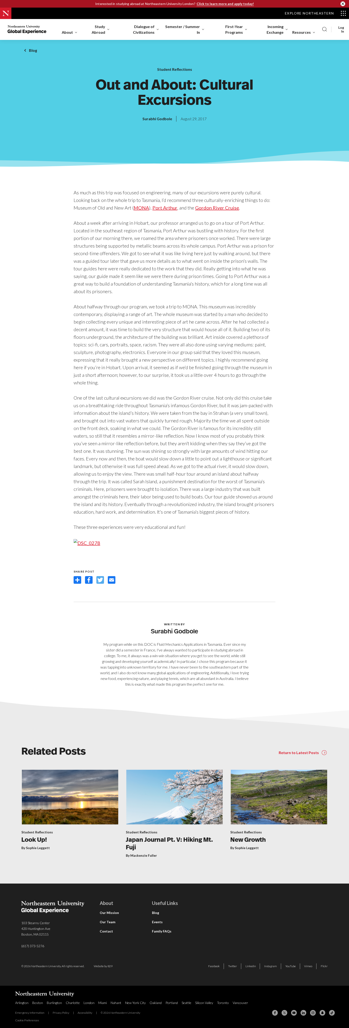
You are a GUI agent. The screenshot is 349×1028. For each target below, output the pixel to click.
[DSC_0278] (87, 542)
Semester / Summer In (182, 29)
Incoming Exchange (275, 29)
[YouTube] (294, 1013)
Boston (37, 1003)
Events (157, 922)
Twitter (232, 966)
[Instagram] (313, 1013)
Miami (102, 1003)
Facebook (214, 966)
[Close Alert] (342, 3)
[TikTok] (332, 1013)
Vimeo (308, 966)
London (89, 1003)
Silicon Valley (204, 1003)
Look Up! (34, 840)
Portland (171, 1003)
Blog (33, 50)
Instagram (270, 966)
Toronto (223, 1003)
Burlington (54, 1003)
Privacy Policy (61, 1012)
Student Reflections (174, 69)
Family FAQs (161, 931)
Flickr (324, 966)
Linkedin (250, 966)
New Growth (248, 840)
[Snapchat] (322, 1013)
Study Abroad (98, 29)
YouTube (290, 966)
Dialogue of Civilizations (144, 29)
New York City (135, 1003)
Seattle (186, 1003)
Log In (341, 29)
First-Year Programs (234, 29)
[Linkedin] (303, 1013)
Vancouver (240, 1003)
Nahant (116, 1003)
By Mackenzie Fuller (141, 855)
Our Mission (109, 913)
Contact (106, 931)
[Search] (324, 29)
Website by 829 (103, 966)
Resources (301, 32)
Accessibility (85, 1012)
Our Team (107, 922)
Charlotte (73, 1003)
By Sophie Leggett (35, 848)
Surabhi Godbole (157, 118)
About (67, 32)
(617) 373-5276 (32, 946)
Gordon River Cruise (217, 207)
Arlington (21, 1003)
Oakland (156, 1003)
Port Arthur (164, 207)
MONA (141, 207)
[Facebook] (275, 1013)
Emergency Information (29, 1012)
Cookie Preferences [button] (27, 1020)
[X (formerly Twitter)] (284, 1013)
